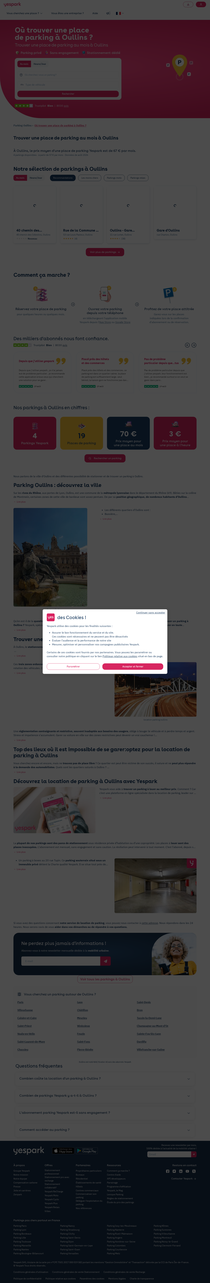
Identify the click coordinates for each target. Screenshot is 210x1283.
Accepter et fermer (132, 666)
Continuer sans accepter (150, 612)
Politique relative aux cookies (120, 656)
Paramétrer (73, 666)
